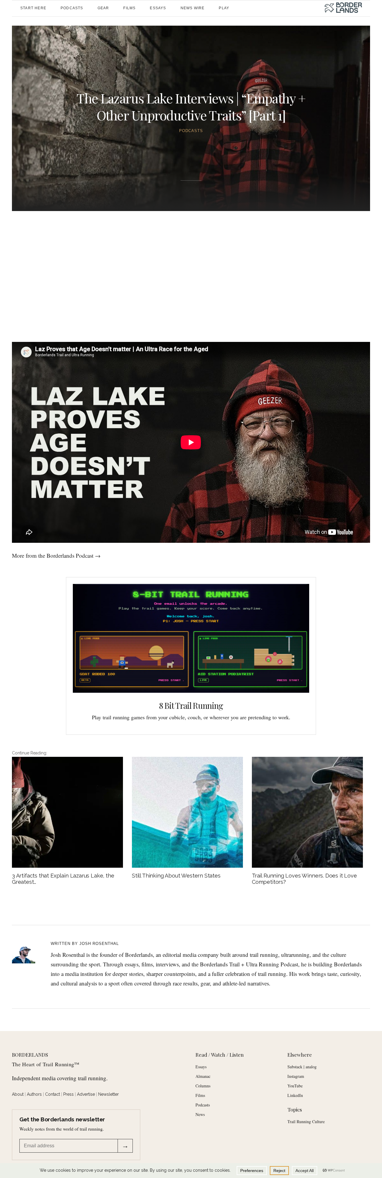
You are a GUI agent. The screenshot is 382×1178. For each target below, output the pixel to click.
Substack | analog (302, 1067)
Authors (34, 1094)
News (200, 1114)
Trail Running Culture (306, 1121)
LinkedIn (295, 1095)
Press (68, 1094)
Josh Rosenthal (99, 943)
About (18, 1094)
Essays (201, 1067)
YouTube (295, 1086)
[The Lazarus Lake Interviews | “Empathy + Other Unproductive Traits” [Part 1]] (27, 951)
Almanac (202, 1076)
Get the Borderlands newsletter (62, 1119)
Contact (52, 1094)
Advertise (86, 1094)
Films (200, 1095)
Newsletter (108, 1094)
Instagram (295, 1076)
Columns (202, 1086)
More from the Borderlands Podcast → (56, 555)
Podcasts (191, 130)
